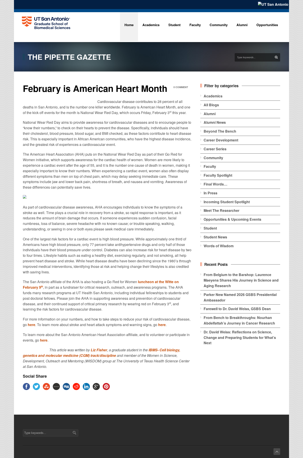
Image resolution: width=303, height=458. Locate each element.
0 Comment (180, 87)
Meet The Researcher (221, 210)
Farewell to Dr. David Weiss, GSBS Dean (237, 308)
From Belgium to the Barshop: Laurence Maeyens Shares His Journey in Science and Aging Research (241, 280)
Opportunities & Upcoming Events (232, 219)
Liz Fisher (99, 349)
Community (213, 157)
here (31, 324)
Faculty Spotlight (218, 175)
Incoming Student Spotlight (227, 201)
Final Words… (215, 184)
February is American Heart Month (95, 88)
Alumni (210, 113)
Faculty (210, 166)
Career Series (215, 148)
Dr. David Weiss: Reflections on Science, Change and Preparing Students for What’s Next (240, 337)
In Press (210, 192)
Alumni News (215, 122)
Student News (215, 237)
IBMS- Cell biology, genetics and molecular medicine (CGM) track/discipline (101, 352)
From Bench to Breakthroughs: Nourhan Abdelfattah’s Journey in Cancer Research (239, 320)
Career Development (221, 140)
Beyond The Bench (220, 131)
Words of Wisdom (219, 245)
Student (210, 228)
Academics (213, 96)
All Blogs (211, 104)
